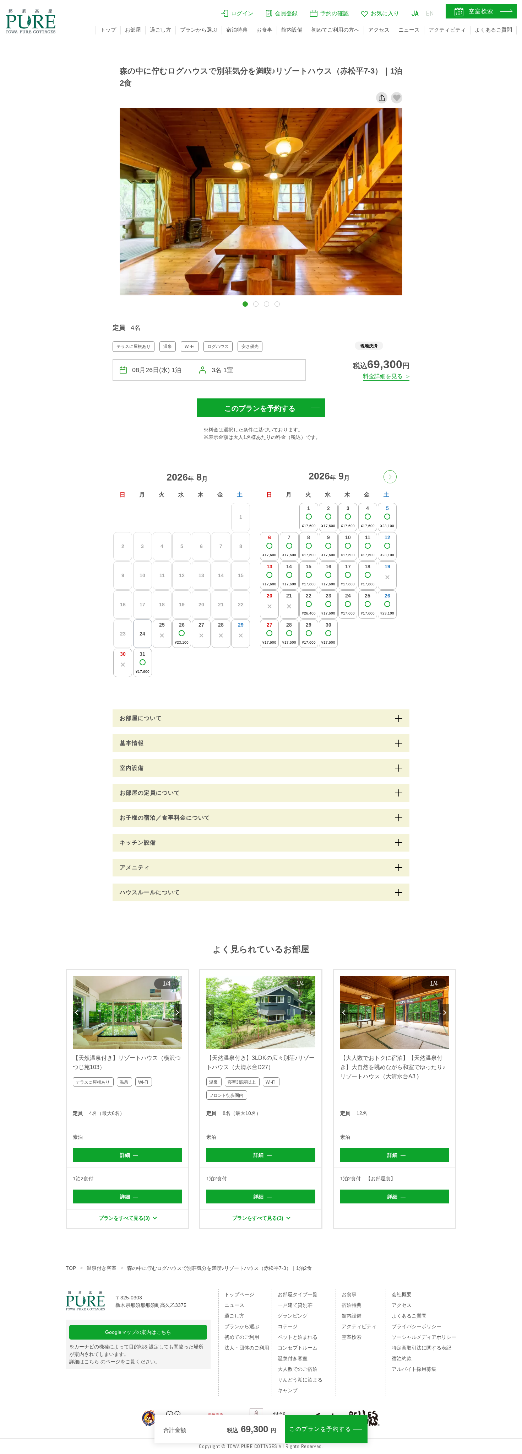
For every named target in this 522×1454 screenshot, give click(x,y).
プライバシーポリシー (416, 1326)
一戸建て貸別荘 (295, 1305)
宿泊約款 (402, 1358)
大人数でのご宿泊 (297, 1369)
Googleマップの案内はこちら (138, 1332)
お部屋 (133, 30)
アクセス (379, 30)
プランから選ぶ (198, 30)
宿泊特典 (237, 30)
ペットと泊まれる (297, 1337)
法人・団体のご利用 (246, 1348)
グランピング (293, 1316)
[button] (245, 304)
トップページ (239, 1294)
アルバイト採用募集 (414, 1369)
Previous (77, 1012)
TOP (71, 1268)
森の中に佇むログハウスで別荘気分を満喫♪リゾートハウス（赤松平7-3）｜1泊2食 (219, 1268)
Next (178, 1012)
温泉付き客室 (101, 1268)
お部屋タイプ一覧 (297, 1294)
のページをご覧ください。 (114, 1361)
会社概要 (402, 1294)
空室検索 (351, 1337)
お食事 (264, 30)
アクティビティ (447, 30)
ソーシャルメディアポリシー (424, 1337)
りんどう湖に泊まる (300, 1380)
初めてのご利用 (241, 1337)
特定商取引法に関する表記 (421, 1348)
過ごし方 (160, 30)
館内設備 (292, 30)
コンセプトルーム (297, 1348)
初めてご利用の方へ (335, 30)
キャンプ (288, 1390)
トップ (108, 30)
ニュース (409, 30)
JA (415, 13)
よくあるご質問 (493, 30)
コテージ (288, 1326)
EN (430, 13)
